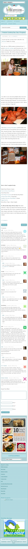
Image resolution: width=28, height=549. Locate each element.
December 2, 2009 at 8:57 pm (10, 357)
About (3, 21)
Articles (4, 23)
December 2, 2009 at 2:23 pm (11, 305)
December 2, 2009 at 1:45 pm (10, 289)
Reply (2, 252)
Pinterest (16, 18)
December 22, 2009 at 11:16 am (14, 377)
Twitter (8, 18)
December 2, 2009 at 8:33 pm (12, 365)
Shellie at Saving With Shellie (10, 127)
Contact (10, 21)
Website (14, 409)
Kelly (3, 263)
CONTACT (9, 541)
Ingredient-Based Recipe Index (6, 483)
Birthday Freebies (4, 471)
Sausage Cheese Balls (5, 196)
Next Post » (24, 224)
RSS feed (4, 41)
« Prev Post (4, 224)
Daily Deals (3, 469)
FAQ (2, 481)
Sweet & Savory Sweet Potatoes (8, 191)
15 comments (4, 220)
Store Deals (3, 493)
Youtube (19, 18)
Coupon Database (4, 476)
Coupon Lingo (3, 479)
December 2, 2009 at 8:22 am (9, 271)
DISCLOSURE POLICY (18, 541)
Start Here (12, 23)
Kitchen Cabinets (4, 378)
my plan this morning (8, 48)
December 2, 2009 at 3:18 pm (8, 326)
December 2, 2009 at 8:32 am (10, 280)
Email (23, 18)
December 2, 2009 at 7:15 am (10, 263)
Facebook (12, 18)
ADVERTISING (3, 541)
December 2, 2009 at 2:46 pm (10, 315)
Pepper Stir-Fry (4, 200)
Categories (3, 474)
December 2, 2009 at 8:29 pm (8, 346)
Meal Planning (3, 488)
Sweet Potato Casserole (6, 194)
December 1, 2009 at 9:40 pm (8, 230)
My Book (17, 21)
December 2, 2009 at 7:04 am (8, 256)
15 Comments (14, 36)
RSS (4, 18)
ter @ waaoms (4, 365)
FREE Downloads (4, 466)
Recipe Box (3, 491)
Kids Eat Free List (4, 486)
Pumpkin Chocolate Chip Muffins (8, 198)
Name (14, 402)
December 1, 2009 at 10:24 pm (11, 245)
